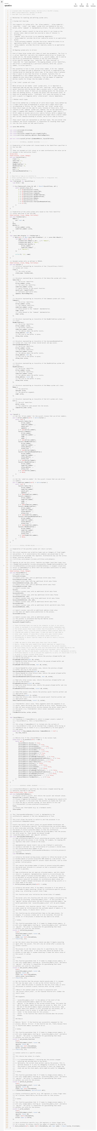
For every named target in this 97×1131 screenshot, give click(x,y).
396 (7, 683)
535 (7, 920)
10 (7, 26)
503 (7, 865)
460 (7, 792)
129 (7, 228)
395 (7, 681)
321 (7, 555)
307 (7, 532)
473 (7, 814)
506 (7, 870)
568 (7, 976)
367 (7, 634)
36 (7, 70)
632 (7, 1085)
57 (7, 106)
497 (7, 855)
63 (7, 116)
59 (7, 109)
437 (7, 753)
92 (7, 165)
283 (7, 491)
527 (7, 906)
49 (7, 92)
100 (7, 179)
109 (7, 194)
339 (7, 586)
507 (7, 872)
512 (7, 881)
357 (7, 617)
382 (7, 659)
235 (7, 409)
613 (7, 1052)
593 (7, 1018)
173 (7, 303)
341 (7, 589)
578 (7, 993)
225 (7, 392)
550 (7, 945)
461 (7, 794)
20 (7, 43)
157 (7, 276)
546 (7, 938)
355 (7, 613)
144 (7, 254)
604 (7, 1037)
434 (7, 748)
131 (7, 232)
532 (7, 915)
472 (7, 812)
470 (7, 809)
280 (7, 486)
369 (7, 637)
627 (7, 1076)
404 (7, 697)
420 (7, 724)
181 (7, 317)
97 (7, 174)
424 (7, 731)
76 (7, 138)
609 (7, 1046)
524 (7, 901)
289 (7, 501)
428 (7, 738)
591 (7, 1015)
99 (7, 177)
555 (7, 954)
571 (7, 981)
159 (7, 280)
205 (7, 358)
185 (7, 324)
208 (7, 363)
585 (7, 1005)
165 (7, 290)
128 (7, 227)
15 (7, 34)
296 (7, 513)
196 (7, 343)
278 (7, 482)
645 (7, 1107)
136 (7, 240)
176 (7, 308)
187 (7, 327)
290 (7, 503)
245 (7, 426)
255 (7, 443)
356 (7, 615)
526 (7, 904)
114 (7, 203)
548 (7, 942)
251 (7, 436)
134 (7, 237)
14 (7, 33)
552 (7, 949)
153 (7, 269)
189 (7, 331)
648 (7, 1112)
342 (7, 591)
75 (7, 137)
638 (7, 1095)
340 (7, 588)
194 (7, 339)
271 (7, 470)
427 (7, 736)
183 (7, 320)
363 (7, 627)
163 (7, 286)
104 (7, 186)
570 (7, 979)
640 (7, 1098)
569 (7, 978)
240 (7, 417)
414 (7, 714)
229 (7, 399)
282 (7, 489)
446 (7, 768)
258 (7, 448)
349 (7, 603)
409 (7, 705)
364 (7, 629)
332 (7, 574)
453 (7, 780)
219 (7, 382)
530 (7, 911)
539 (7, 926)
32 (7, 63)
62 (7, 114)
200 (7, 349)
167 (7, 293)
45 (7, 85)
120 (7, 213)
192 (7, 336)
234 (7, 407)
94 (7, 169)
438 (7, 755)
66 (7, 121)
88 (7, 159)
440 (7, 758)
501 (7, 862)
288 (7, 499)
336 (7, 581)
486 (7, 836)
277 (7, 480)
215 (7, 375)
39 (7, 75)
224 (7, 390)
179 (7, 314)
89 (7, 160)
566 (7, 972)
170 (7, 298)
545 (7, 937)
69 (7, 126)
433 (7, 746)
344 (7, 595)
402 (7, 693)
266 (7, 462)
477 (7, 821)
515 (7, 886)
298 (7, 516)
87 (7, 157)
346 (7, 598)
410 (7, 707)
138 (7, 244)
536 (7, 921)
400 (7, 690)
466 (7, 802)
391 (7, 675)
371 (7, 640)
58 (7, 108)
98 (7, 176)
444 (7, 765)
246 (7, 428)
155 (7, 273)
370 (7, 639)
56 (7, 104)
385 (7, 664)
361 (7, 623)
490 (7, 843)
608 (7, 1044)
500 (7, 860)
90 (7, 162)
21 (7, 45)
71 (7, 130)
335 (7, 579)
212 (7, 370)
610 (7, 1047)
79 (7, 143)
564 (7, 969)
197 (7, 344)
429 (7, 739)
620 (7, 1064)
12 (7, 29)
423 (7, 729)
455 (7, 783)
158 (7, 278)
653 (7, 1121)
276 (7, 479)
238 (7, 414)
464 (7, 799)
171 (7, 300)
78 (7, 142)
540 (7, 928)
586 (7, 1007)
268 (7, 465)
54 (7, 101)
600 (7, 1030)
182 (7, 319)
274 (7, 475)
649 (7, 1114)
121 (7, 215)
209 (7, 365)
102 (7, 183)
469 (7, 807)
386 (7, 666)
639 (7, 1097)
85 (7, 154)
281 (7, 487)
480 (7, 826)
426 (7, 734)
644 (7, 1105)
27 (7, 55)
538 (7, 925)
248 (7, 431)
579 (7, 995)
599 (7, 1029)
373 (7, 644)
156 (7, 274)
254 (7, 441)
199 (7, 348)
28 (7, 57)
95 (7, 171)
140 (7, 247)
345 (7, 596)
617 (7, 1059)
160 (7, 281)
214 (7, 373)
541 (7, 930)
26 (7, 53)
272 (7, 472)
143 (7, 252)
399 (7, 688)
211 (7, 368)
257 (7, 446)
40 (7, 77)
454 (7, 782)
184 (7, 322)
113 (7, 201)
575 (7, 988)
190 (7, 332)
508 (7, 874)
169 (7, 297)
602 (7, 1034)
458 (7, 789)
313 (7, 542)
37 (7, 72)
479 (7, 824)
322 (7, 557)
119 (7, 211)
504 (7, 867)
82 (7, 148)
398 (7, 686)
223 (7, 389)
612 (7, 1051)
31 (7, 62)
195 (7, 341)
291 (7, 504)
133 (7, 235)
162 (7, 285)
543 (7, 933)
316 (7, 547)
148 (7, 261)
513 (7, 882)
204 (7, 356)
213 (7, 371)
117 (7, 208)
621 (7, 1066)
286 (7, 496)
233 (7, 406)
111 (7, 198)
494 (7, 850)
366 (7, 632)
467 (7, 804)
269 (7, 467)
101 (7, 181)
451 (7, 777)
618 (7, 1061)
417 (7, 719)
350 (7, 605)
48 (7, 91)
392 (7, 676)
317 (7, 549)
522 (7, 898)
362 (7, 625)
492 (7, 846)
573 (7, 984)
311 (7, 538)
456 (7, 785)
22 (7, 46)
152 (7, 268)
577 (7, 991)
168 (7, 295)
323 (7, 559)
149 (7, 263)
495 (7, 852)
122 (7, 217)
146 (7, 257)
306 (7, 530)
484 (7, 833)
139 (7, 246)
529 (7, 909)
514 (7, 884)
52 (7, 97)
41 (7, 79)
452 (7, 778)
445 (7, 766)
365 (7, 630)
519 (7, 892)
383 (7, 661)
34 (7, 67)
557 (7, 957)
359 (7, 620)
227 (7, 395)
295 (7, 511)
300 (7, 520)
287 (7, 497)
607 (7, 1042)
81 (7, 147)
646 (7, 1109)
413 (7, 712)
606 (7, 1041)
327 (7, 566)
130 (7, 230)
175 (7, 307)
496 (7, 853)
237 (7, 412)
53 (7, 99)
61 (7, 113)
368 (7, 635)
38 (7, 74)
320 (7, 554)
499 (7, 858)
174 (7, 305)
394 (7, 680)
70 (7, 128)
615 (7, 1056)
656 (7, 1126)
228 (7, 397)
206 (7, 360)
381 (7, 657)
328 (7, 567)
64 (7, 118)
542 (7, 932)
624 (7, 1071)
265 (7, 460)
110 (7, 196)
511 (7, 879)
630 (7, 1081)
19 (7, 41)
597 (7, 1025)
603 (7, 1035)
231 (7, 402)
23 (7, 48)
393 (7, 678)
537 (7, 923)
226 (7, 394)
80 (7, 145)
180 (7, 315)
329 (7, 569)
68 (7, 125)
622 (7, 1068)
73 (7, 133)
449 (7, 773)
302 (7, 523)
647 (7, 1110)
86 (7, 155)
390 (7, 673)
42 (7, 80)
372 (7, 642)
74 (7, 135)
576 (7, 989)
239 (7, 416)
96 (7, 172)
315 (7, 545)
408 (7, 703)
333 (7, 576)
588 (7, 1010)
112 (7, 200)
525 (7, 903)
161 (7, 283)
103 (7, 184)
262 (7, 455)
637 (7, 1093)
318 (7, 550)
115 (7, 205)
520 (7, 894)
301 (7, 521)
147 (7, 259)
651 (7, 1117)
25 (7, 51)
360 (7, 622)
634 (7, 1088)
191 (7, 334)
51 (7, 96)
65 (7, 120)
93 (7, 167)
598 (7, 1027)
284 (7, 492)
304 (7, 526)
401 (7, 692)
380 (7, 656)
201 (7, 351)
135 (7, 239)
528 (7, 908)
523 (7, 899)
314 (7, 543)
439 (7, 756)
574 (7, 986)
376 (7, 649)
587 (7, 1008)
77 (7, 140)
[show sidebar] (2, 2)
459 (7, 790)
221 (7, 385)
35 (7, 68)
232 (7, 404)
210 (7, 366)
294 (7, 509)
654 (7, 1122)
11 (7, 28)
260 (7, 451)
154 (7, 271)
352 (7, 608)
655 (7, 1124)
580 (7, 996)
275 (7, 477)
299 (7, 518)
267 (7, 463)
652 (7, 1119)
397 (7, 685)
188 (7, 329)
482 (7, 829)
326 (7, 564)
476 (7, 819)
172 (7, 302)
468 (7, 806)
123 (7, 218)
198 (7, 346)
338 (7, 584)
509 (7, 875)
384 (7, 663)
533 (7, 916)
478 (7, 823)
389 (7, 671)
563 (7, 967)
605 (7, 1039)
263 (7, 457)
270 (7, 469)
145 (7, 256)
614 (7, 1054)
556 (7, 955)
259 (7, 450)
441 (7, 760)
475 (7, 818)
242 (7, 421)
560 (7, 962)
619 (7, 1063)
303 (7, 525)
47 (7, 89)
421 (7, 726)
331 (7, 572)
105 (7, 188)
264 (7, 458)
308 (7, 533)
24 (7, 50)
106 (7, 189)
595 (7, 1022)
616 (7, 1058)
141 (7, 249)
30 (7, 60)
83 (7, 150)
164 (7, 288)
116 (7, 206)
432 (7, 744)
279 (7, 484)
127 (7, 225)
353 (7, 610)
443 (7, 763)
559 (7, 961)
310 (7, 537)
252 (7, 438)
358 (7, 618)
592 (7, 1017)
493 (7, 848)
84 (7, 152)
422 (7, 727)
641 (7, 1100)
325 (7, 562)
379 (7, 654)
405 (7, 698)
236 (7, 411)
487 (7, 838)
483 (7, 831)
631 (7, 1083)
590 (7, 1013)
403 (7, 695)
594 (7, 1020)
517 (7, 889)
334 (7, 577)
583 (7, 1001)
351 (7, 606)
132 (7, 234)
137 (7, 242)
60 (7, 111)
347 (7, 600)
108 (7, 193)
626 (7, 1075)
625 (7, 1073)
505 (7, 869)
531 (7, 913)
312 (7, 540)
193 (7, 337)
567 (7, 974)
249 (7, 433)
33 (7, 65)
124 (7, 220)
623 (7, 1069)
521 (7, 896)
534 (7, 918)
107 (7, 191)
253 (7, 440)
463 (7, 797)
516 (7, 887)
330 (7, 571)
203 (7, 354)
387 (7, 668)
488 (7, 840)
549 (7, 944)
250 (7, 434)
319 (7, 552)
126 (7, 223)
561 (7, 964)
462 (7, 795)
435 (7, 749)
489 (7, 841)
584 (7, 1003)
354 (7, 612)
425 (7, 732)
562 (7, 966)
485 (7, 835)
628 (7, 1078)
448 (7, 772)
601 (7, 1032)
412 (7, 710)
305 (7, 528)
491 (7, 845)
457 (7, 787)
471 (7, 811)
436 (7, 751)
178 (7, 312)
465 (7, 801)
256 (7, 445)
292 (7, 506)
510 (7, 877)
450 (7, 775)
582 (7, 1000)
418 (7, 720)
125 (7, 222)
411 (7, 709)
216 (7, 377)
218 (7, 380)
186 (7, 326)
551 (7, 947)
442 (7, 761)
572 (7, 983)
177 (7, 310)
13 (7, 31)
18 (7, 40)
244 (7, 424)
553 (7, 950)
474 (7, 816)
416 (7, 717)
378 (7, 652)
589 (7, 1012)
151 (7, 266)
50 (7, 94)
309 (7, 535)
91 (7, 164)
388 (7, 669)
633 (7, 1087)
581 (7, 998)
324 (7, 560)
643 (7, 1104)
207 (7, 361)
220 (7, 383)
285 (7, 494)
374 (7, 646)
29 (7, 58)
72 (7, 131)
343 (7, 593)
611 (7, 1049)
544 (7, 935)
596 (7, 1024)
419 (7, 722)
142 (7, 251)
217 (7, 378)
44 (7, 84)
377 (7, 651)
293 (7, 508)
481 (7, 828)
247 (7, 429)
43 (7, 82)
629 (7, 1080)
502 (7, 863)
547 (7, 940)
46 (7, 87)
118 (7, 210)
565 (7, 971)
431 (7, 743)
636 (7, 1092)
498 (7, 857)
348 (7, 601)
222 (7, 387)
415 (7, 715)
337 (7, 583)
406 (7, 700)
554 (7, 952)
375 (7, 647)
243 (7, 423)
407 (7, 702)
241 (7, 419)
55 (7, 102)
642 (7, 1102)
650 (7, 1115)
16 (7, 36)
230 (7, 400)
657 (7, 1127)
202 (7, 353)
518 (7, 891)
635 (7, 1090)
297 (7, 514)
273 (7, 474)
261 (7, 453)
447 (7, 770)
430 (7, 741)
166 (7, 291)
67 (7, 123)
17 (7, 38)
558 (7, 959)
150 (7, 264)
